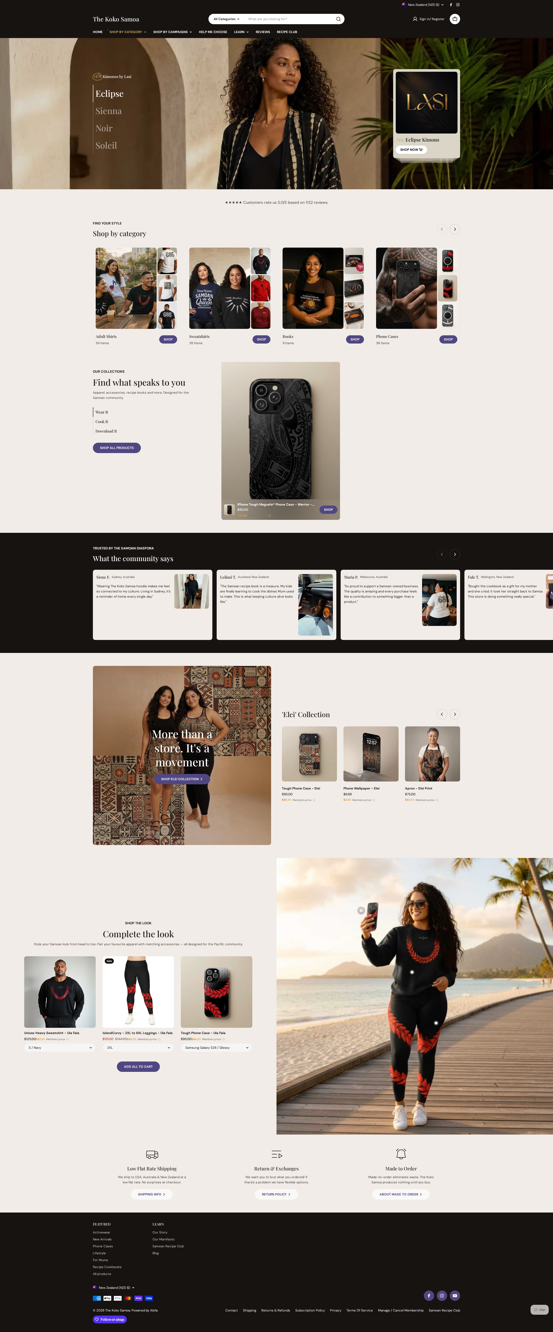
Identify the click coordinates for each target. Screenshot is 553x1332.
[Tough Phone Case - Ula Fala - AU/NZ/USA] (216, 992)
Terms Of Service (359, 1310)
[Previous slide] (442, 229)
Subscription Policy (310, 1310)
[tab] (108, 93)
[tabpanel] (426, 113)
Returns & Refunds (275, 1310)
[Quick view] (331, 736)
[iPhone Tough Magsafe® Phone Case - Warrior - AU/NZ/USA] (280, 441)
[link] (167, 261)
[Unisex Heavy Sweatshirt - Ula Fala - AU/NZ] (60, 992)
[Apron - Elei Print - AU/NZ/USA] (432, 753)
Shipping (249, 1310)
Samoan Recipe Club (444, 1310)
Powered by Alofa (145, 1310)
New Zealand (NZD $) (423, 5)
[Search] (338, 19)
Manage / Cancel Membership (401, 1310)
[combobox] (276, 19)
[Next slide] (455, 229)
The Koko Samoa (116, 19)
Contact (231, 1310)
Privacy (335, 1310)
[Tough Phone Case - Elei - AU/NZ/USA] (309, 753)
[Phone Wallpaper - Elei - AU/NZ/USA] (371, 753)
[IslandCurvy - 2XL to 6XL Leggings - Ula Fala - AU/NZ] (138, 992)
